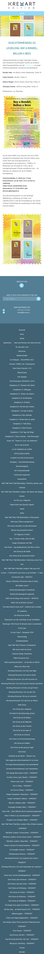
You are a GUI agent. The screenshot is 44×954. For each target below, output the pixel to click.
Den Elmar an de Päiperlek (22, 722)
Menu (22, 13)
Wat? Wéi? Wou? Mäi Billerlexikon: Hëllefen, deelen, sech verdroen (22, 485)
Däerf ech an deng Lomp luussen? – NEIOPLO (22, 598)
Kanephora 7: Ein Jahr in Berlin (22, 411)
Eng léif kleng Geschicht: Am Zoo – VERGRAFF (22, 939)
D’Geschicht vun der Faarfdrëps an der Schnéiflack (22, 619)
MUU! (22, 513)
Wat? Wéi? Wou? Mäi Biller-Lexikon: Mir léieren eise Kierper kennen (22, 494)
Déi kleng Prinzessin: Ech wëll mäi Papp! (22, 671)
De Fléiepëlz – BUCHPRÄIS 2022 (22, 360)
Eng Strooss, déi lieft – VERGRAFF (22, 935)
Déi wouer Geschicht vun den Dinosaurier (22, 526)
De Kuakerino (22, 611)
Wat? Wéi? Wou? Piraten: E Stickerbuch (22, 645)
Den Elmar (22, 752)
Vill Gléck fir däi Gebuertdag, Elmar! (22, 713)
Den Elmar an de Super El (22, 730)
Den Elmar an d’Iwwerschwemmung (22, 739)
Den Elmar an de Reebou (22, 717)
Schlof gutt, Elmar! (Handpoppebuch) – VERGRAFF (22, 875)
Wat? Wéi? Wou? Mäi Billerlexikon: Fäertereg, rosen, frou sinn (22, 562)
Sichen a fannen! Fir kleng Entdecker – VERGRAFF (22, 845)
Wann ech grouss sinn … (22, 658)
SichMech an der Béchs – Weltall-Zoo (22, 756)
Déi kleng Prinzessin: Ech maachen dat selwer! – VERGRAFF (22, 860)
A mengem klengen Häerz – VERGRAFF (22, 807)
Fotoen (22, 948)
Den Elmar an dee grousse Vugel (22, 747)
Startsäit (22, 330)
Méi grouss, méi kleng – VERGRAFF (22, 943)
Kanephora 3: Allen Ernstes (22, 428)
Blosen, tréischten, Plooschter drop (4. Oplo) (22, 581)
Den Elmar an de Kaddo (22, 551)
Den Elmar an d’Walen (22, 743)
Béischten (22, 351)
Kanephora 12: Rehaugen (22, 389)
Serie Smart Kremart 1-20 (22, 368)
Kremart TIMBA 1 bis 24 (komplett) (22, 364)
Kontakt (22, 952)
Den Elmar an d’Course (22, 735)
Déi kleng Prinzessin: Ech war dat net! (22, 692)
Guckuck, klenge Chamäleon (22, 654)
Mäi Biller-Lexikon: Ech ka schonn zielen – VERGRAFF (22, 837)
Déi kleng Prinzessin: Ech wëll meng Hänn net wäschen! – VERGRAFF (22, 869)
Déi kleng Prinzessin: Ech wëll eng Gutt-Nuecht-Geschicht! (22, 683)
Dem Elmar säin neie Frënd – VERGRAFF (22, 884)
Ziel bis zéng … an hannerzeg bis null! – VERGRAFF (22, 909)
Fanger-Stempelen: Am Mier (22, 543)
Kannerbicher (22, 479)
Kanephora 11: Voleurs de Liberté (22, 394)
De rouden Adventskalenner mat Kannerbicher (22, 764)
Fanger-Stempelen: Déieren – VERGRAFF (22, 798)
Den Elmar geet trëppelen (22, 709)
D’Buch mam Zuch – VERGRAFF (22, 781)
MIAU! (22, 509)
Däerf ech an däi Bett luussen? (22, 602)
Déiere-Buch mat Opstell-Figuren (22, 504)
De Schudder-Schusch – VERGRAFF (22, 850)
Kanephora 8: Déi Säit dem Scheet (22, 406)
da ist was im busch (22, 445)
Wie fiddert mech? (22, 585)
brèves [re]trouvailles (22, 453)
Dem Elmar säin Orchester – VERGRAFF (22, 879)
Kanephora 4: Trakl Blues (22, 424)
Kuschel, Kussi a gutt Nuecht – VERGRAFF (22, 777)
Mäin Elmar (22, 705)
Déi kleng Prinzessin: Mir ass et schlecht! (22, 696)
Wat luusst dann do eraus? (22, 649)
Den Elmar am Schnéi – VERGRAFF (22, 892)
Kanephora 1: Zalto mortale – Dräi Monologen (22, 436)
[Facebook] (21, 285)
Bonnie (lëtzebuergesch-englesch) (22, 594)
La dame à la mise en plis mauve (22, 458)
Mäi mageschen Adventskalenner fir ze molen (22, 760)
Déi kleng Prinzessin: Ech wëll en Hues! (22, 675)
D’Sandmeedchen (22, 641)
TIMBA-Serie (29, 65)
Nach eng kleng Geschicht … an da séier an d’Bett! (22, 662)
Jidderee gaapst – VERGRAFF (22, 913)
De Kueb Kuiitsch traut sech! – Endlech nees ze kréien (22, 607)
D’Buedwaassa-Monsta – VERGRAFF (22, 854)
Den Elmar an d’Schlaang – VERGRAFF (22, 888)
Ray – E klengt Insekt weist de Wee (22, 539)
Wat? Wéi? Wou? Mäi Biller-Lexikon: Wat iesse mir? (22, 568)
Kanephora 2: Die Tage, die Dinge (22, 432)
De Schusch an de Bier (22, 615)
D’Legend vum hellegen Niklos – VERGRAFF (22, 820)
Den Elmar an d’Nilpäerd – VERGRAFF (22, 901)
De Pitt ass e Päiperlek (22, 500)
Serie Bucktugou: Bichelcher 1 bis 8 (22, 381)
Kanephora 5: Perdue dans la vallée (22, 419)
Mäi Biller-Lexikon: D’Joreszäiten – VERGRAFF (22, 833)
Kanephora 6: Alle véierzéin (22, 415)
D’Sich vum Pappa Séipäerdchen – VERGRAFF (22, 918)
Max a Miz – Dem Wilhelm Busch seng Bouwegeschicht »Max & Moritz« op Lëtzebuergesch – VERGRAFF (22, 813)
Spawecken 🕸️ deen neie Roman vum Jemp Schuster (22, 343)
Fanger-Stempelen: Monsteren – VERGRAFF (22, 794)
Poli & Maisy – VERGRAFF (22, 786)
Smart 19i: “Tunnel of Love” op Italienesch (22, 441)
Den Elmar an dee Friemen (22, 726)
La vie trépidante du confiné (22, 449)
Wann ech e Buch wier (22, 666)
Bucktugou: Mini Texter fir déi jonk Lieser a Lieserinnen (22, 624)
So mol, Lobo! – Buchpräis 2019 (22, 632)
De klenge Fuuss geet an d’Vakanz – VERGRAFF (22, 905)
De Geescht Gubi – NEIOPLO (22, 577)
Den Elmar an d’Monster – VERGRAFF (22, 896)
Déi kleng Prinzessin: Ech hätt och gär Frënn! (22, 688)
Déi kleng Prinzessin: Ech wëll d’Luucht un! (22, 679)
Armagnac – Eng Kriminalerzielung (22, 462)
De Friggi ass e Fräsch (22, 534)
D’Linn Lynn (22, 628)
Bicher (22, 338)
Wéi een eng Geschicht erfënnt (22, 530)
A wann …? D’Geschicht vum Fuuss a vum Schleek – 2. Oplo (22, 573)
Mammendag (22, 637)
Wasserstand (22, 372)
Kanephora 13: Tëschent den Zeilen (22, 385)
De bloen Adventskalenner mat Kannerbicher (22, 769)
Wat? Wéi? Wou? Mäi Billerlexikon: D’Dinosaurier (22, 517)
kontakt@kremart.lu (23, 312)
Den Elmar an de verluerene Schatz (22, 556)
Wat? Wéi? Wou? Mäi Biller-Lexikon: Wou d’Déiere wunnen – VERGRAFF (22, 826)
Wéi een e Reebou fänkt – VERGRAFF (22, 803)
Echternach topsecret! (22, 475)
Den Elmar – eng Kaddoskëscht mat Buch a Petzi (22, 547)
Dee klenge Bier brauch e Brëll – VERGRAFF (22, 773)
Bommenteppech (22, 466)
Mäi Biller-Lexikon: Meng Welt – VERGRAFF (22, 841)
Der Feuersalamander (22, 470)
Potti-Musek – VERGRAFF (22, 931)
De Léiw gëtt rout (22, 347)
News (22, 334)
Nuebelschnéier (22, 355)
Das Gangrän (22, 377)
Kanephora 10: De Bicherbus (22, 398)
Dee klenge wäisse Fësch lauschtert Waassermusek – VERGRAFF (22, 924)
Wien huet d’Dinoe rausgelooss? (22, 522)
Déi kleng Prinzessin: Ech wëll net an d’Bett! (22, 700)
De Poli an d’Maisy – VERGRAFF (22, 790)
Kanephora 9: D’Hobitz (22, 402)
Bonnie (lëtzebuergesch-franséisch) (22, 590)
